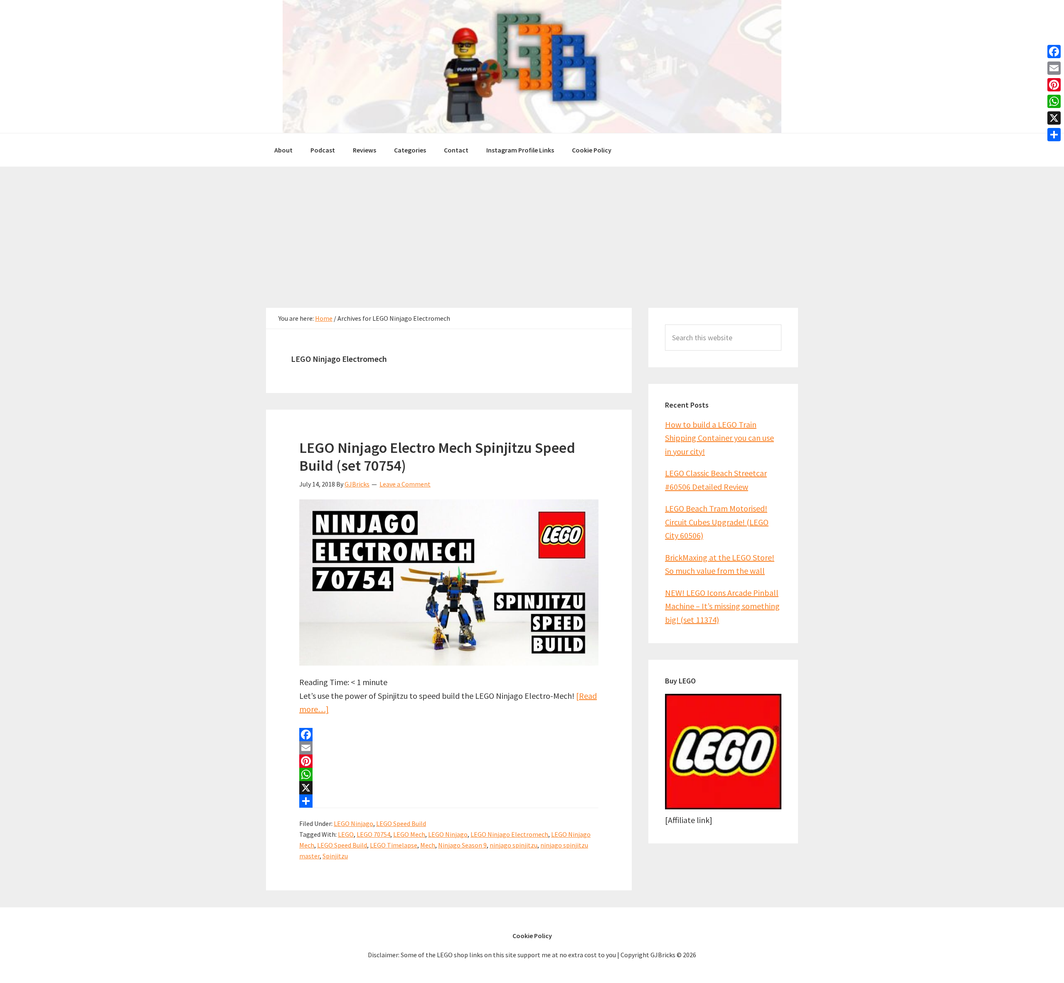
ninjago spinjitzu (513, 845)
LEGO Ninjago (353, 823)
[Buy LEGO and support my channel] (723, 806)
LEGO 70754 (373, 834)
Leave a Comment (405, 484)
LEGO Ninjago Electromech (509, 834)
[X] (448, 787)
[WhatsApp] (448, 774)
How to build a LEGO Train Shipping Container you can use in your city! (719, 438)
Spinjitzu (335, 856)
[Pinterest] (448, 761)
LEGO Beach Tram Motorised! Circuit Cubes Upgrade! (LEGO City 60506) (716, 522)
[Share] (448, 801)
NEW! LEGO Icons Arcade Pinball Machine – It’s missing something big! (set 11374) (722, 606)
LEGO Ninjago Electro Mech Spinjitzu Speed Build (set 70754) (437, 456)
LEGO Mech (409, 834)
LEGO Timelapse (393, 845)
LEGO (346, 834)
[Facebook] (448, 734)
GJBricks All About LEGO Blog (532, 66)
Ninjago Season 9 (462, 845)
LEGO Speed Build (401, 823)
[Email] (448, 747)
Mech (427, 845)
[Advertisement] (532, 229)
